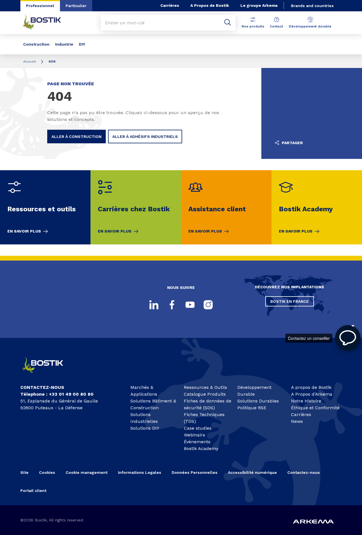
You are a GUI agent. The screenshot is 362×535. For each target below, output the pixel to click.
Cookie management (86, 472)
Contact (276, 26)
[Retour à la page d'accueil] (45, 23)
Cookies (47, 472)
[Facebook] (171, 304)
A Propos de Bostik (209, 5)
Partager (292, 142)
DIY (82, 44)
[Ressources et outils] (45, 207)
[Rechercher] (228, 23)
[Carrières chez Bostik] (135, 207)
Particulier (76, 5)
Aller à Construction (76, 136)
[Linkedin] (153, 304)
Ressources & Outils (205, 387)
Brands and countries (312, 5)
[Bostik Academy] (317, 207)
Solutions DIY (144, 428)
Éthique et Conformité (315, 407)
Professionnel (40, 5)
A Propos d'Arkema (311, 394)
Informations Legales (139, 472)
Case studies (198, 428)
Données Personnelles (194, 472)
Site (24, 472)
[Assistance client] (226, 207)
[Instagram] (208, 304)
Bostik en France (289, 301)
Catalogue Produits (205, 394)
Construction (36, 44)
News (297, 421)
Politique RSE (251, 407)
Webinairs (194, 435)
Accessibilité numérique (252, 472)
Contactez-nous (303, 472)
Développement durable (310, 26)
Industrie (64, 44)
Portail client (33, 490)
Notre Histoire (306, 401)
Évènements (197, 441)
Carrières (169, 5)
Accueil (29, 61)
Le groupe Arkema (258, 5)
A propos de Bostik (311, 387)
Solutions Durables (258, 401)
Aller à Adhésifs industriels (145, 136)
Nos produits (253, 26)
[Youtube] (190, 304)
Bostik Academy (201, 448)
